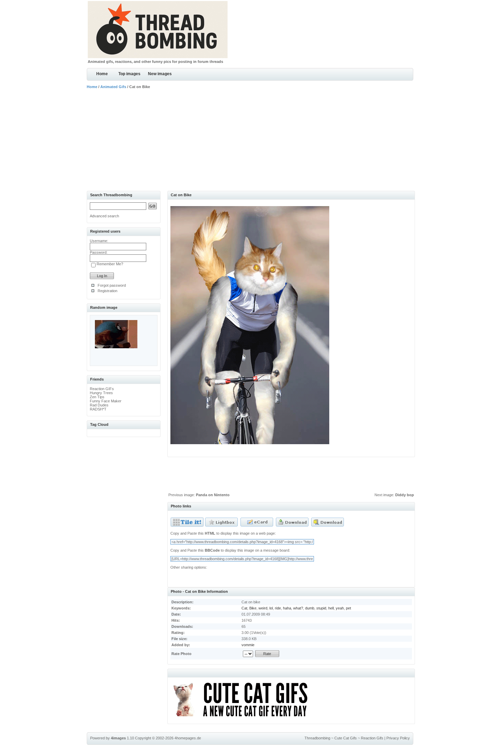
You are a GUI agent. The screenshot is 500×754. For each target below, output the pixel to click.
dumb (309, 608)
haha (287, 608)
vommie (247, 645)
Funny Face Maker (105, 401)
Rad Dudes (99, 405)
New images (160, 73)
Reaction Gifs (372, 738)
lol (271, 608)
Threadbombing (317, 738)
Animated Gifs (113, 87)
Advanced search (104, 216)
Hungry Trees (101, 393)
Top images (129, 73)
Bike (252, 608)
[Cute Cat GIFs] (243, 718)
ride (278, 608)
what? (298, 608)
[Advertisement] (250, 139)
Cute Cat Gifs (345, 738)
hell (331, 608)
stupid (321, 608)
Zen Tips (97, 397)
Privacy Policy (398, 738)
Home (102, 73)
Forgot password (112, 285)
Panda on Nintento (213, 495)
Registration (107, 291)
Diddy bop (404, 495)
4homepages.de (187, 738)
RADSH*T (98, 409)
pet (348, 608)
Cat (244, 608)
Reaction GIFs (102, 389)
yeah (340, 608)
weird (263, 608)
